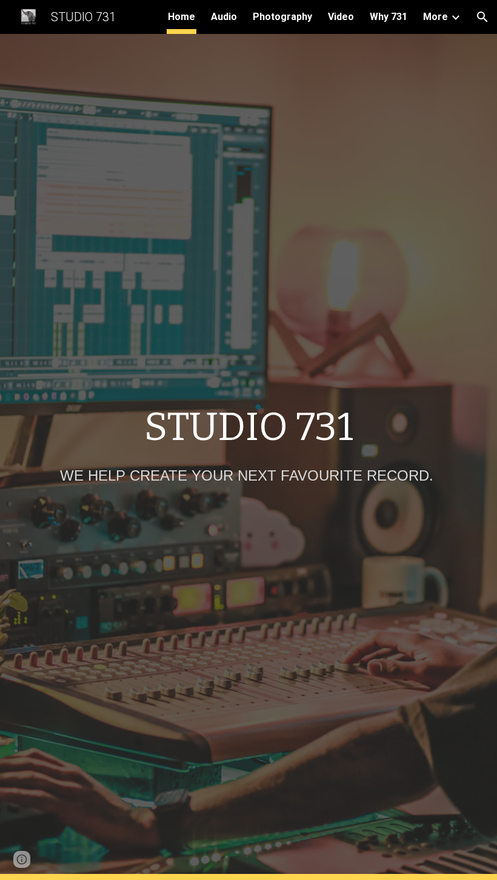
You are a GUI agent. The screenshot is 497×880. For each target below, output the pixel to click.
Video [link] (341, 16)
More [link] (435, 16)
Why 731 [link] (388, 16)
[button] (482, 17)
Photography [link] (282, 16)
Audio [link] (224, 16)
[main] (248, 427)
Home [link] (181, 16)
